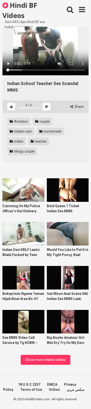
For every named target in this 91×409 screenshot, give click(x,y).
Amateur (20, 121)
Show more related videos (45, 360)
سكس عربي (75, 390)
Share (79, 107)
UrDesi (54, 390)
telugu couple (24, 151)
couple (44, 121)
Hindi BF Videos (19, 9)
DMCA (52, 384)
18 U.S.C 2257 (29, 384)
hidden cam (22, 131)
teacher (40, 141)
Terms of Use (31, 390)
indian (18, 141)
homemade (52, 131)
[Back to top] (82, 399)
